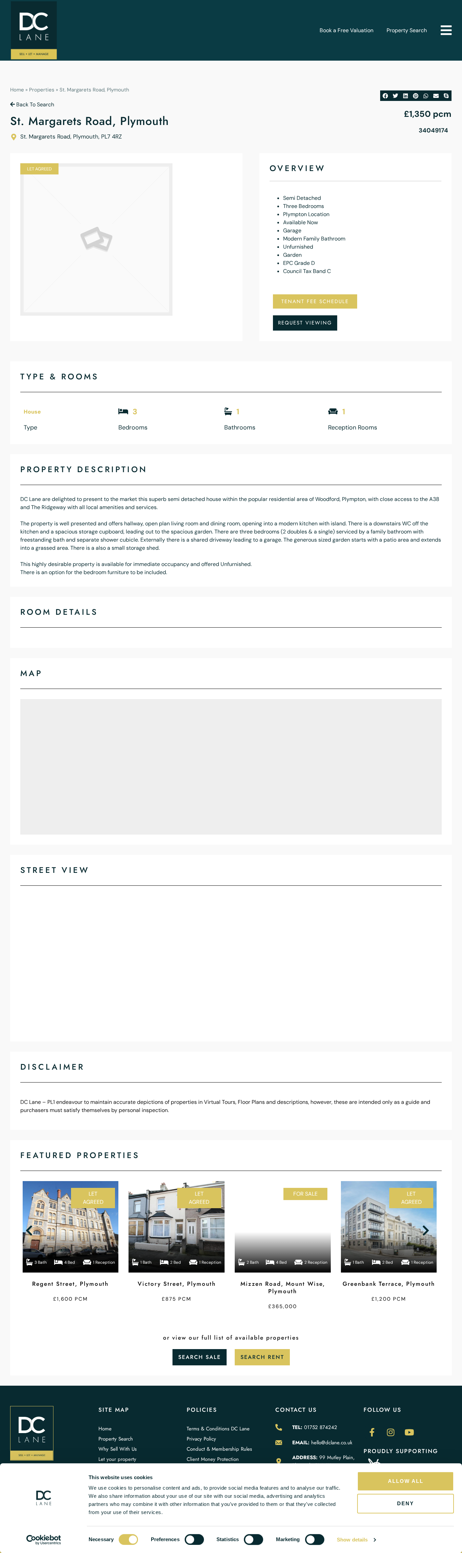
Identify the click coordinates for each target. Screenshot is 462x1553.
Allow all (405, 1481)
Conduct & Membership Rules (219, 1449)
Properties (41, 89)
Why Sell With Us (117, 1449)
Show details (352, 1539)
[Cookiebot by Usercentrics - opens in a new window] (43, 1540)
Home (17, 89)
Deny (405, 1503)
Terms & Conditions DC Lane (218, 1428)
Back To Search (34, 104)
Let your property (117, 1459)
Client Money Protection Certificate (213, 1462)
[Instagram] (390, 1432)
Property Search (407, 30)
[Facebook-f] (372, 1432)
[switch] (194, 1539)
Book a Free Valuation (346, 30)
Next (427, 1231)
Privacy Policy (201, 1439)
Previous (30, 1231)
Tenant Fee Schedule (315, 301)
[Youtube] (409, 1432)
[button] (446, 30)
